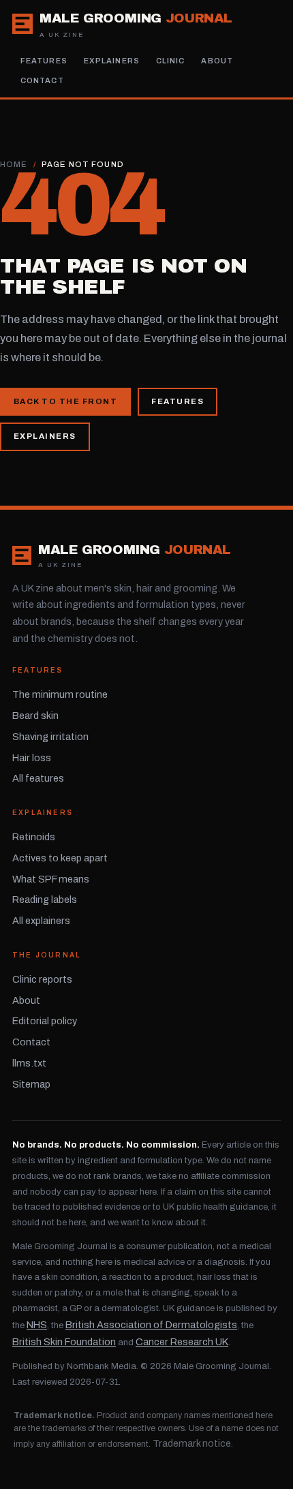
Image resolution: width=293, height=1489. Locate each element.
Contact (42, 80)
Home (14, 164)
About (217, 61)
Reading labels (44, 899)
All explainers (41, 920)
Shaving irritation (50, 736)
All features (38, 778)
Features (43, 61)
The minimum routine (60, 694)
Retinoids (33, 836)
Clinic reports (42, 979)
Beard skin (35, 715)
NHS (37, 1324)
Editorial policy (44, 1020)
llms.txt (29, 1063)
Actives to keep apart (60, 858)
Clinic (170, 61)
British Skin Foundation (64, 1341)
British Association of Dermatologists (151, 1324)
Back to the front (65, 401)
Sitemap (31, 1084)
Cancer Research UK (182, 1341)
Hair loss (31, 757)
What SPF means (50, 879)
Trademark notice (192, 1443)
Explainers (112, 61)
